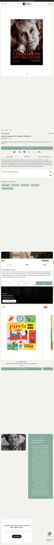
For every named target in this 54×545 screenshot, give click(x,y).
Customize (26, 283)
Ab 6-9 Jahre (25, 185)
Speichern (17, 536)
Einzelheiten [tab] (27, 156)
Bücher (10, 130)
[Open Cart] (51, 4)
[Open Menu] (2, 4)
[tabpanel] (27, 162)
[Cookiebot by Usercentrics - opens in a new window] (42, 261)
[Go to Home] (27, 3)
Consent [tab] (9, 264)
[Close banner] (51, 260)
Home (2, 130)
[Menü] (52, 532)
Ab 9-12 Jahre (35, 185)
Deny (10, 283)
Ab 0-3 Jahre (6, 185)
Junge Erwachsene (8, 188)
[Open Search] (6, 4)
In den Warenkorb (27, 148)
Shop (6, 130)
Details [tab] (27, 264)
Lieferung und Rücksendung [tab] (44, 156)
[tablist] (27, 156)
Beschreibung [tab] (10, 156)
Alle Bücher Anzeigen (9, 301)
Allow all (44, 283)
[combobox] (16, 531)
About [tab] (44, 264)
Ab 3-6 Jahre (15, 185)
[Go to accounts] (49, 4)
